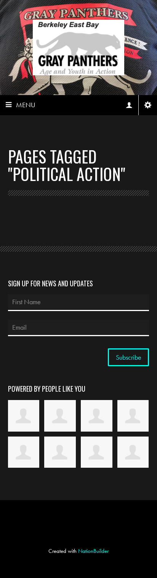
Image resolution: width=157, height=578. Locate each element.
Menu (25, 104)
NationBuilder (93, 551)
